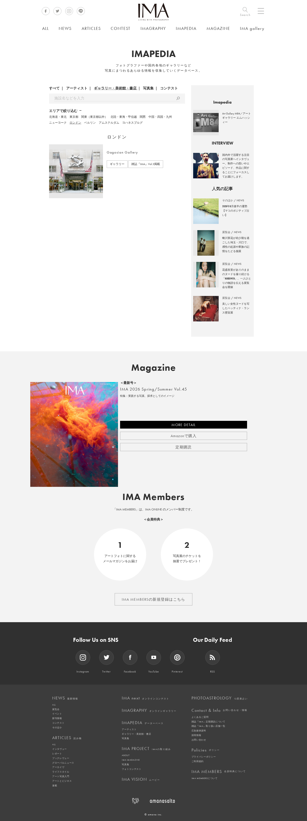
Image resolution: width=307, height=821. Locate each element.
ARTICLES (67, 737)
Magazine (153, 368)
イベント (57, 713)
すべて (54, 88)
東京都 (74, 117)
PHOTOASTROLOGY (220, 698)
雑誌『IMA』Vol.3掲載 (145, 164)
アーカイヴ (58, 767)
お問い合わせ (199, 739)
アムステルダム (109, 122)
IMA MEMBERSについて (205, 778)
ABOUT (125, 755)
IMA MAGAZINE (131, 759)
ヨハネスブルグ (132, 122)
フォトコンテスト (131, 769)
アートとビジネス (62, 780)
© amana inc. (153, 814)
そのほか (57, 727)
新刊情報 (57, 718)
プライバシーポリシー (204, 756)
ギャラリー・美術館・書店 (115, 88)
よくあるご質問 (200, 717)
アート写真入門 (60, 776)
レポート (57, 753)
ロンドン (75, 122)
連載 (54, 785)
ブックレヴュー (60, 758)
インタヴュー (59, 748)
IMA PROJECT (146, 748)
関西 (143, 117)
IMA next (145, 698)
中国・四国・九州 (160, 117)
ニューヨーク (58, 122)
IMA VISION (141, 779)
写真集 (148, 88)
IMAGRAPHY (149, 710)
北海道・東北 (58, 117)
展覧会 (56, 709)
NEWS (65, 698)
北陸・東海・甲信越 (123, 117)
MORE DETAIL (183, 424)
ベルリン (90, 122)
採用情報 (196, 735)
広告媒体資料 (199, 730)
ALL (54, 704)
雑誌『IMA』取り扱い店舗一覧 (208, 726)
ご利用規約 (198, 761)
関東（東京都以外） (94, 117)
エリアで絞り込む (63, 110)
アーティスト (77, 88)
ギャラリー (117, 164)
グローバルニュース (63, 762)
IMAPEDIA (143, 722)
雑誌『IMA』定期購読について (208, 721)
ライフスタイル (60, 771)
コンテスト (169, 88)
